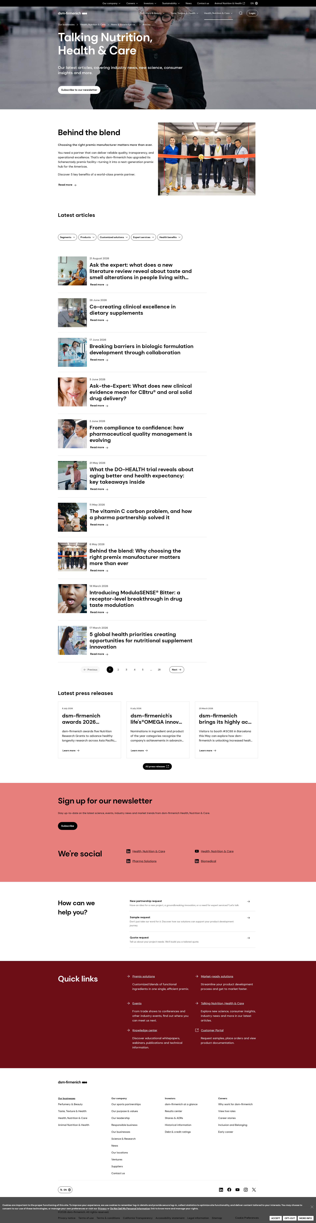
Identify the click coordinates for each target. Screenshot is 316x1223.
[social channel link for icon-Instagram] (246, 1190)
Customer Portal (212, 1030)
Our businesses (66, 24)
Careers (222, 1098)
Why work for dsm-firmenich (235, 1104)
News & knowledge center (124, 24)
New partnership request (146, 901)
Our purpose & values (124, 1111)
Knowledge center (144, 1030)
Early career (225, 1132)
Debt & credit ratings (178, 1132)
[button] (240, 13)
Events (137, 1003)
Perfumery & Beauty (70, 1104)
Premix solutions (143, 976)
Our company (119, 1098)
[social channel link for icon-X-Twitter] (254, 1190)
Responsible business (124, 1125)
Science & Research (123, 1138)
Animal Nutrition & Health (73, 1125)
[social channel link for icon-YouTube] (237, 1190)
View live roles (227, 1111)
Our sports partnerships (126, 1104)
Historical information (178, 1125)
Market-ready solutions (217, 976)
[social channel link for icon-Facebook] (229, 1190)
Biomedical (208, 861)
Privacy (102, 1208)
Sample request (140, 917)
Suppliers (117, 1166)
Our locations (119, 1152)
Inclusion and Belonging (232, 1125)
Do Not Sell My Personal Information (130, 1208)
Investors (170, 1098)
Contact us (118, 1173)
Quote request (139, 937)
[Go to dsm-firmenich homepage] (72, 13)
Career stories (227, 1118)
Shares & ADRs (174, 1118)
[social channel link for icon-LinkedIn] (221, 1190)
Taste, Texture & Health (72, 1111)
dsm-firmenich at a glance (181, 1104)
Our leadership (120, 1118)
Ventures (116, 1159)
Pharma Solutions (144, 861)
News (114, 1145)
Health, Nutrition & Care (92, 24)
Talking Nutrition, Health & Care (222, 1003)
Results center (173, 1111)
